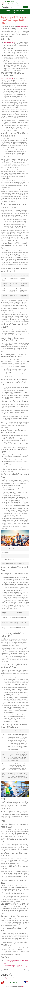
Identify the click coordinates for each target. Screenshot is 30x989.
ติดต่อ (13, 11)
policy (22, 986)
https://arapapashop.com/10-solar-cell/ (13, 965)
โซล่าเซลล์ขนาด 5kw (22, 26)
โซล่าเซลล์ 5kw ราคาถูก (9, 42)
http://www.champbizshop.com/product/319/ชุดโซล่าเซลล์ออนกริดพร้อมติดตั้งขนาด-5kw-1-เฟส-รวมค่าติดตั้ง (16, 962)
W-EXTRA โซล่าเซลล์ (10, 1)
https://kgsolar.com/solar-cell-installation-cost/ (15, 967)
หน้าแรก (8, 11)
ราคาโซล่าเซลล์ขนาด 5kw (7, 78)
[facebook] (25, 982)
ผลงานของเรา (20, 11)
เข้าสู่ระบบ (7, 978)
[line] (27, 982)
